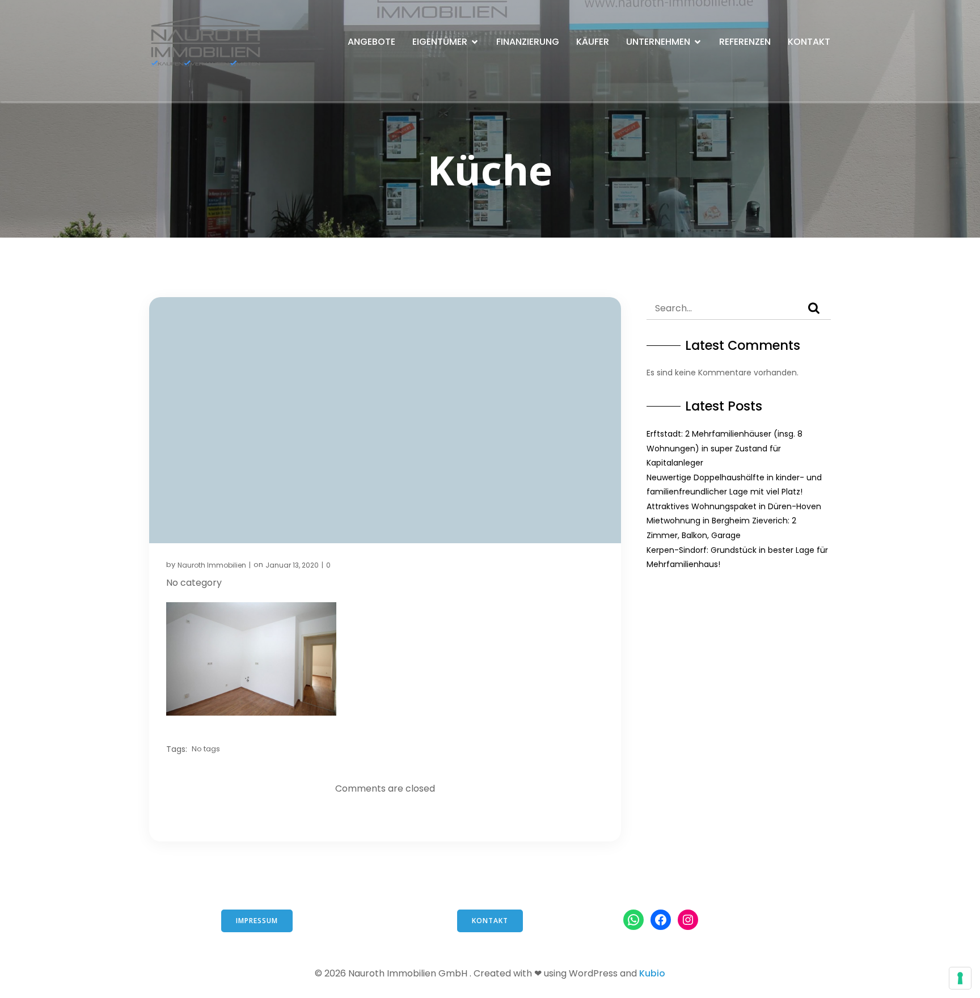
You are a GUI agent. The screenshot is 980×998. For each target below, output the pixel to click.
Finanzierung (527, 41)
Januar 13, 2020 (292, 565)
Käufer (592, 41)
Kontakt (809, 41)
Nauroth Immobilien (212, 565)
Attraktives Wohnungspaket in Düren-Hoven (734, 506)
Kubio (652, 973)
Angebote (371, 41)
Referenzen (745, 41)
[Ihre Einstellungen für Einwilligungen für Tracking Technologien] (960, 978)
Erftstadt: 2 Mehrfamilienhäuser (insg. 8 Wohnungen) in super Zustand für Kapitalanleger (724, 448)
